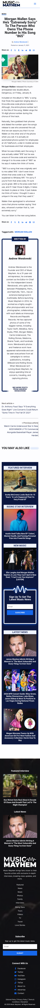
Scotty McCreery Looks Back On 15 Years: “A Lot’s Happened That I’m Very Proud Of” (20, 497)
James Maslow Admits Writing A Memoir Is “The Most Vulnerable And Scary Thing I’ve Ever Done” (20, 661)
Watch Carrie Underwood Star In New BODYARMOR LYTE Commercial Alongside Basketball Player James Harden (21, 430)
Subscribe (20, 612)
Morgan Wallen (23, 232)
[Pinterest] (30, 50)
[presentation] (20, 481)
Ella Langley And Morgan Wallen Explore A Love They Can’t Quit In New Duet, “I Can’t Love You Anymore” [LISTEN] (20, 576)
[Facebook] (11, 50)
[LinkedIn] (22, 50)
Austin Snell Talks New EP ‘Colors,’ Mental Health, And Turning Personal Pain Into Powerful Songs (20, 535)
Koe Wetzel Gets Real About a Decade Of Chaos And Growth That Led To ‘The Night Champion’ (20, 802)
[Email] (33, 50)
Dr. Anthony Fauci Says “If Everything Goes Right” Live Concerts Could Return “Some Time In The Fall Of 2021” (20, 409)
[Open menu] (35, 4)
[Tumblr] (18, 50)
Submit (20, 953)
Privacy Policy (22, 999)
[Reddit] (26, 50)
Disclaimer (24, 1002)
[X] (15, 50)
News (4, 14)
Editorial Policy (11, 999)
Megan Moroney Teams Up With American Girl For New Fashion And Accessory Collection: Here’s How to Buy (20, 736)
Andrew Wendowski (20, 258)
